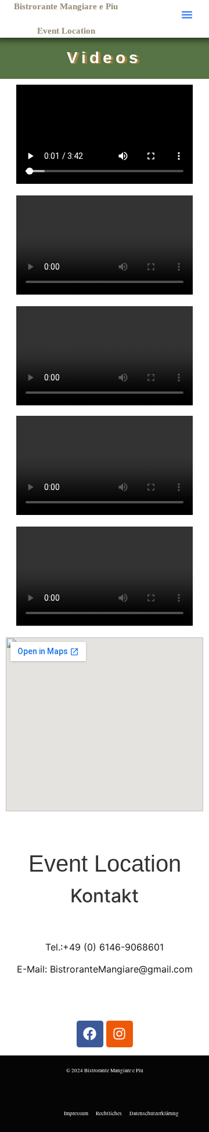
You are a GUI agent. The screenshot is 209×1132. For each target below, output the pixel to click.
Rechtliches (109, 1113)
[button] (187, 14)
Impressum (76, 1113)
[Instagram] (119, 1034)
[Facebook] (90, 1034)
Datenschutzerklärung (154, 1113)
